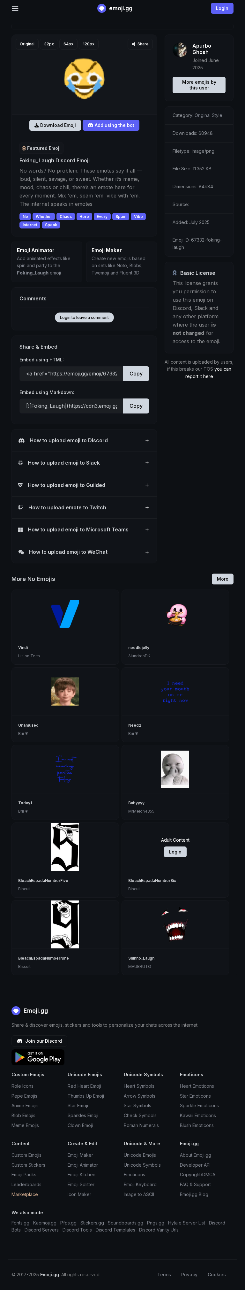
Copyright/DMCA (197, 1174)
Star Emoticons (195, 1096)
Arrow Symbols (139, 1096)
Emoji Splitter (81, 1184)
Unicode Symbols (142, 1165)
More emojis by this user (199, 84)
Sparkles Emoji (83, 1115)
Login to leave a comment (84, 317)
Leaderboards (26, 1184)
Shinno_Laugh (141, 958)
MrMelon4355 (141, 811)
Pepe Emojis (24, 1096)
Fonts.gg (20, 1222)
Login (175, 851)
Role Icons (22, 1086)
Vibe (138, 216)
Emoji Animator (83, 1165)
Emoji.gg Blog (194, 1194)
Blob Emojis (23, 1115)
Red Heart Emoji (84, 1086)
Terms (164, 1274)
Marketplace (24, 1194)
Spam (120, 216)
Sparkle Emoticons (199, 1105)
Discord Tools (77, 1229)
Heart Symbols (139, 1086)
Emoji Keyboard (140, 1184)
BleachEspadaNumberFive (43, 880)
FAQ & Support (195, 1184)
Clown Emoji (80, 1125)
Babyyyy (136, 802)
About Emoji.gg (195, 1155)
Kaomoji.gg (44, 1222)
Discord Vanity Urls (159, 1229)
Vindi (23, 647)
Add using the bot (113, 125)
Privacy (189, 1274)
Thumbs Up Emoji (86, 1096)
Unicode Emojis (140, 1155)
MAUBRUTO (139, 966)
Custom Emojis (26, 1155)
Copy (136, 373)
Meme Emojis (25, 1125)
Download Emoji (57, 125)
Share (143, 44)
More (222, 579)
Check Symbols (140, 1115)
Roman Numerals (141, 1125)
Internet (30, 224)
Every (102, 216)
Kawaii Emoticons (198, 1115)
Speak (51, 224)
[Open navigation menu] (15, 8)
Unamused (28, 725)
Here (84, 216)
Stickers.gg (92, 1222)
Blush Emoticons (197, 1125)
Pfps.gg (68, 1222)
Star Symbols (137, 1105)
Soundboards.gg (125, 1222)
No (25, 216)
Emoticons (134, 1174)
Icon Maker (79, 1194)
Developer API (195, 1165)
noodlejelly (138, 647)
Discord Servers (42, 1229)
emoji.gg (120, 8)
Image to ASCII (139, 1194)
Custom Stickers (28, 1165)
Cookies (217, 1274)
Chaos (66, 216)
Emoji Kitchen (81, 1174)
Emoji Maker (80, 1155)
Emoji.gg (35, 1010)
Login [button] (222, 8)
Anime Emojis (25, 1105)
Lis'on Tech (29, 655)
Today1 (25, 802)
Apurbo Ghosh (201, 49)
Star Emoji (78, 1105)
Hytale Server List (186, 1222)
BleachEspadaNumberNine (43, 958)
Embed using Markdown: (46, 392)
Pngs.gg (155, 1222)
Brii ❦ (23, 733)
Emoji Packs (23, 1174)
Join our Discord (43, 1041)
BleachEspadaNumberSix (152, 880)
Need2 (134, 725)
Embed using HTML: (41, 359)
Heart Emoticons (197, 1086)
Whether (44, 216)
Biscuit (24, 888)
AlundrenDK (139, 655)
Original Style (208, 115)
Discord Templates (115, 1229)
